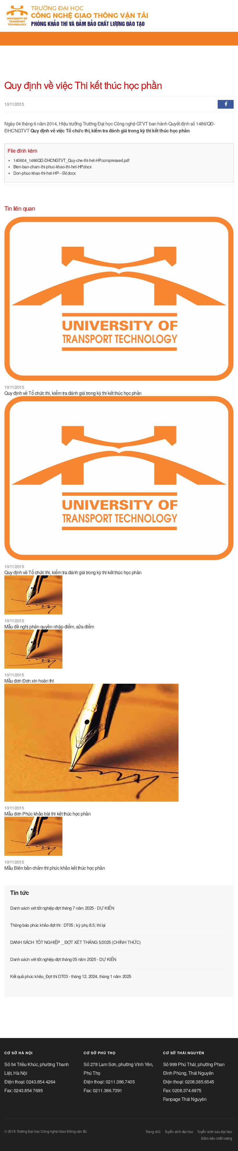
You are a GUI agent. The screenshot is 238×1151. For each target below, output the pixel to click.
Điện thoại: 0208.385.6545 (188, 1081)
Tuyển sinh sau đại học (214, 1131)
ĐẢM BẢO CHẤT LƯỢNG (99, 49)
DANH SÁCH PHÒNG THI (177, 49)
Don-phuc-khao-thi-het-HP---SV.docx (44, 173)
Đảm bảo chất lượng (216, 1138)
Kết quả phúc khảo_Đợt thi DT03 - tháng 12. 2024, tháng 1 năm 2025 (70, 976)
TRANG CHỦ (24, 49)
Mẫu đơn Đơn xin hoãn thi (29, 680)
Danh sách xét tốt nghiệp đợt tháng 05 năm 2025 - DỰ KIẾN (63, 959)
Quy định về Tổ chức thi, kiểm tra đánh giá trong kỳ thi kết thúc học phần (73, 393)
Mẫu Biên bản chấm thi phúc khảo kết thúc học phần (54, 867)
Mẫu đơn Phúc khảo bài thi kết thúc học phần (47, 813)
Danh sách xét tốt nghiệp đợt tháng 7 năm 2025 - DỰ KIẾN (62, 908)
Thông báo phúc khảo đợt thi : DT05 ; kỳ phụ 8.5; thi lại (57, 925)
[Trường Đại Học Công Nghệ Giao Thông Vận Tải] (77, 16)
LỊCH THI (138, 49)
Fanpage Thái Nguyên (185, 1099)
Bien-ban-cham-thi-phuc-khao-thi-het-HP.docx (52, 166)
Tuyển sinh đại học (179, 1131)
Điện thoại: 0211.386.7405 (109, 1081)
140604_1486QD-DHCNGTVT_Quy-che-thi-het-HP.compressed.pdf (71, 160)
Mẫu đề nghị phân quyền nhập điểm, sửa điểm (49, 626)
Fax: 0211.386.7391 (103, 1090)
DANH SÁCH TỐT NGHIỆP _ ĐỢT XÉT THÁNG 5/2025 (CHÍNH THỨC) (75, 942)
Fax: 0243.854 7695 (23, 1090)
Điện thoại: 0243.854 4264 (29, 1081)
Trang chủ (153, 1131)
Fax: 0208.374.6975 (182, 1090)
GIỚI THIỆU (55, 49)
